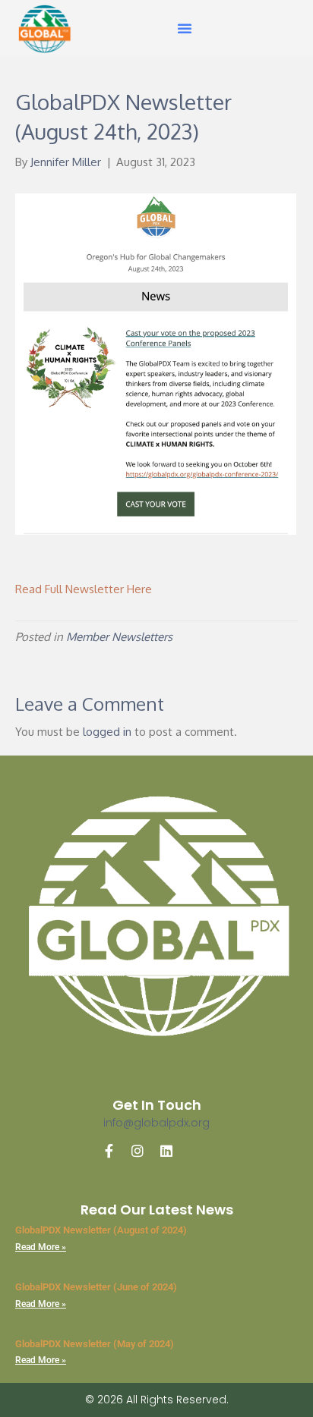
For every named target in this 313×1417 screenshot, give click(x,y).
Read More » (40, 1247)
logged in (107, 731)
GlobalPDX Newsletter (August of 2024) (101, 1230)
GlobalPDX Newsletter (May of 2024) (94, 1343)
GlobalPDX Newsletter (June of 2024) (96, 1287)
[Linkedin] (166, 1151)
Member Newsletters (119, 637)
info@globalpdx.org (156, 1122)
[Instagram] (137, 1151)
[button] (184, 28)
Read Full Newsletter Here (83, 589)
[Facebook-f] (108, 1151)
